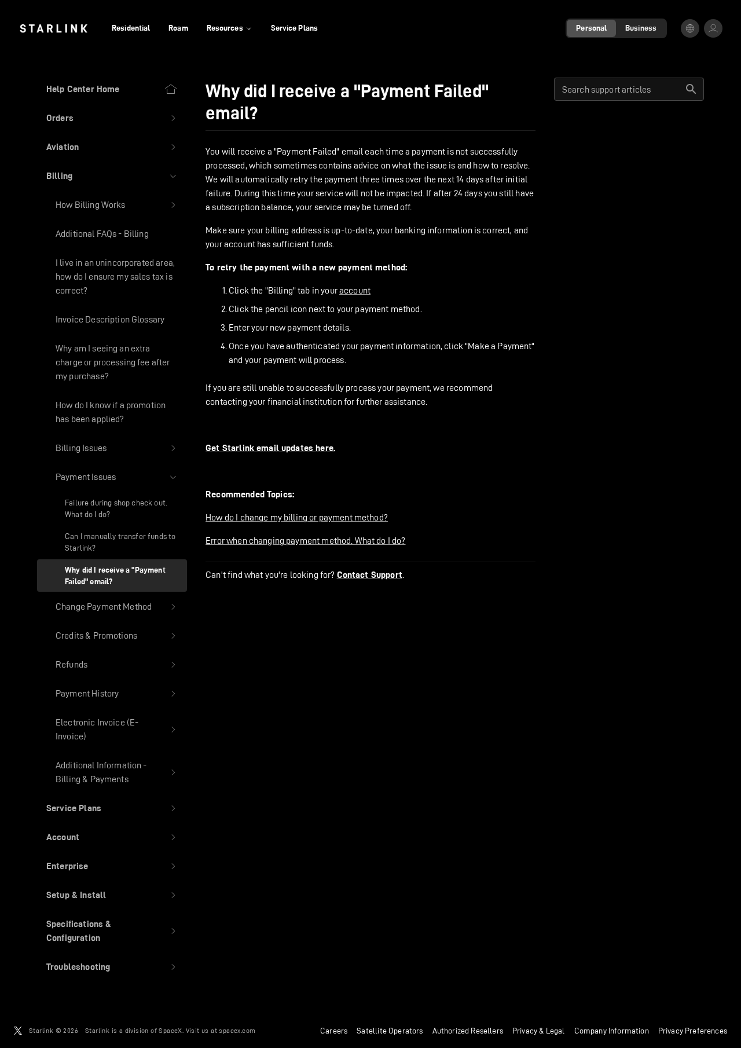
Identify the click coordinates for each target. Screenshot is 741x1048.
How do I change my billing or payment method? (297, 517)
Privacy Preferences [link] (692, 1030)
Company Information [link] (611, 1030)
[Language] (690, 28)
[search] (691, 89)
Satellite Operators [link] (390, 1030)
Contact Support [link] (369, 575)
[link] (54, 28)
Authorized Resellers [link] (467, 1030)
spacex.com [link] (237, 1030)
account (354, 290)
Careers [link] (333, 1030)
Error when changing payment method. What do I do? (305, 540)
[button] (112, 118)
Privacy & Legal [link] (538, 1030)
